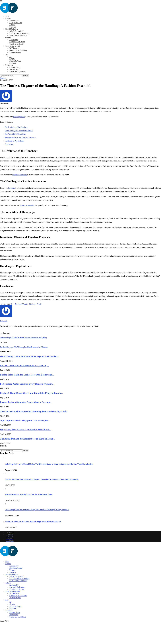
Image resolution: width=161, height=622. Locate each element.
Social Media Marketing (18, 35)
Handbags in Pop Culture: (14, 141)
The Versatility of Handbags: (15, 134)
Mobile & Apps (15, 61)
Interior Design (15, 52)
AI (10, 57)
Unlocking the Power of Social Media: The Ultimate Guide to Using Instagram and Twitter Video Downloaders (49, 464)
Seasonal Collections (17, 42)
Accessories (13, 40)
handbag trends (19, 117)
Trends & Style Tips (16, 44)
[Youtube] (4, 558)
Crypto (12, 59)
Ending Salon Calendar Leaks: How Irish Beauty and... (27, 374)
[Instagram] (0, 558)
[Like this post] (12, 304)
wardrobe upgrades (19, 175)
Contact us (9, 65)
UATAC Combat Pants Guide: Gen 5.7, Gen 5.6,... (24, 365)
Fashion (8, 37)
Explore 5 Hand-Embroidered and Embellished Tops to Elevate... (31, 393)
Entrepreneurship (15, 23)
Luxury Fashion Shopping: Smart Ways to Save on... (26, 402)
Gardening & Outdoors (18, 50)
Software (12, 63)
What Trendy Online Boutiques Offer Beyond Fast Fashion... (29, 356)
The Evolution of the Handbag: (16, 127)
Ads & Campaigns (16, 31)
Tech (6, 55)
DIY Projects (14, 48)
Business (8, 18)
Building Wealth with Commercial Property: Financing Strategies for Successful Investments (41, 479)
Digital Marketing (11, 29)
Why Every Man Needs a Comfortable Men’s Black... (25, 429)
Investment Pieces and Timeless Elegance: (20, 137)
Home (7, 16)
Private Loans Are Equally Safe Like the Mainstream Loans (29, 494)
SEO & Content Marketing (19, 33)
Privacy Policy (14, 67)
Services (12, 27)
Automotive (13, 20)
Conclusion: (9, 144)
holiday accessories (27, 205)
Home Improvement (12, 46)
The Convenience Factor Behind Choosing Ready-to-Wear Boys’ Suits (33, 411)
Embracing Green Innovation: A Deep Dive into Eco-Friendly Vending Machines (37, 510)
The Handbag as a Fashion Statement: (19, 131)
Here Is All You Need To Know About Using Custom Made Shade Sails (33, 522)
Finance (12, 25)
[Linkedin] (2, 558)
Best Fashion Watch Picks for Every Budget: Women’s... (27, 384)
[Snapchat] (6, 558)
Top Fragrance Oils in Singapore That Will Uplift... (25, 420)
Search (25, 76)
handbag (11, 188)
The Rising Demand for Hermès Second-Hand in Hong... (27, 439)
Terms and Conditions (17, 72)
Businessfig (3, 321)
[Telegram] (8, 558)
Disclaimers (13, 69)
